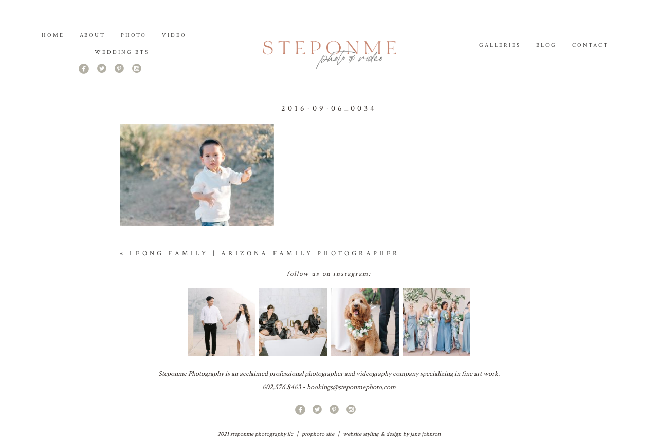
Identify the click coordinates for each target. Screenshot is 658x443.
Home (53, 35)
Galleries (500, 45)
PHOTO (134, 35)
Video (174, 35)
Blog (546, 45)
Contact (590, 45)
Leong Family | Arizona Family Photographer (264, 253)
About (93, 35)
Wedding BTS (122, 52)
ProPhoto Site (318, 434)
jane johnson (425, 434)
